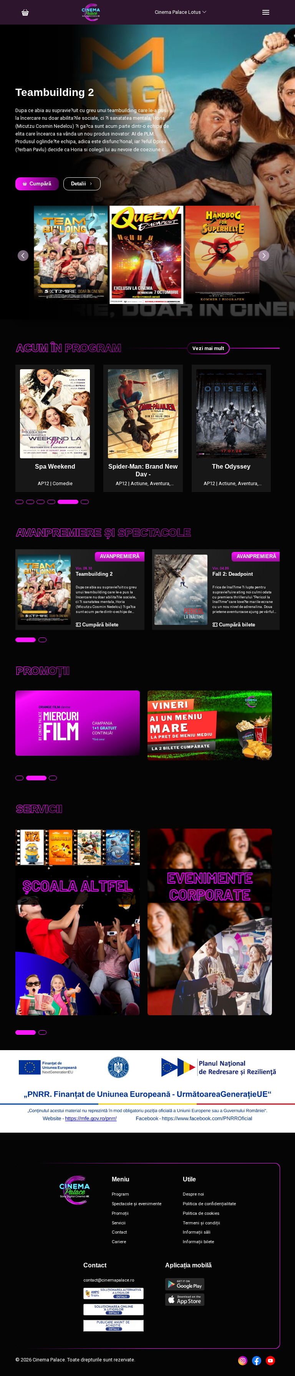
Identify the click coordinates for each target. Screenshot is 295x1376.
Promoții (120, 1213)
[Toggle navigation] (265, 12)
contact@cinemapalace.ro (108, 1280)
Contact (119, 1232)
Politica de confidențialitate (209, 1204)
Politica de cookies (201, 1213)
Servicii (119, 1223)
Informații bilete (198, 1242)
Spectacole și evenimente (136, 1204)
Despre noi (193, 1194)
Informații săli (196, 1232)
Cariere (119, 1242)
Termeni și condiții (201, 1223)
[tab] (19, 502)
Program (120, 1194)
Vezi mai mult (208, 348)
